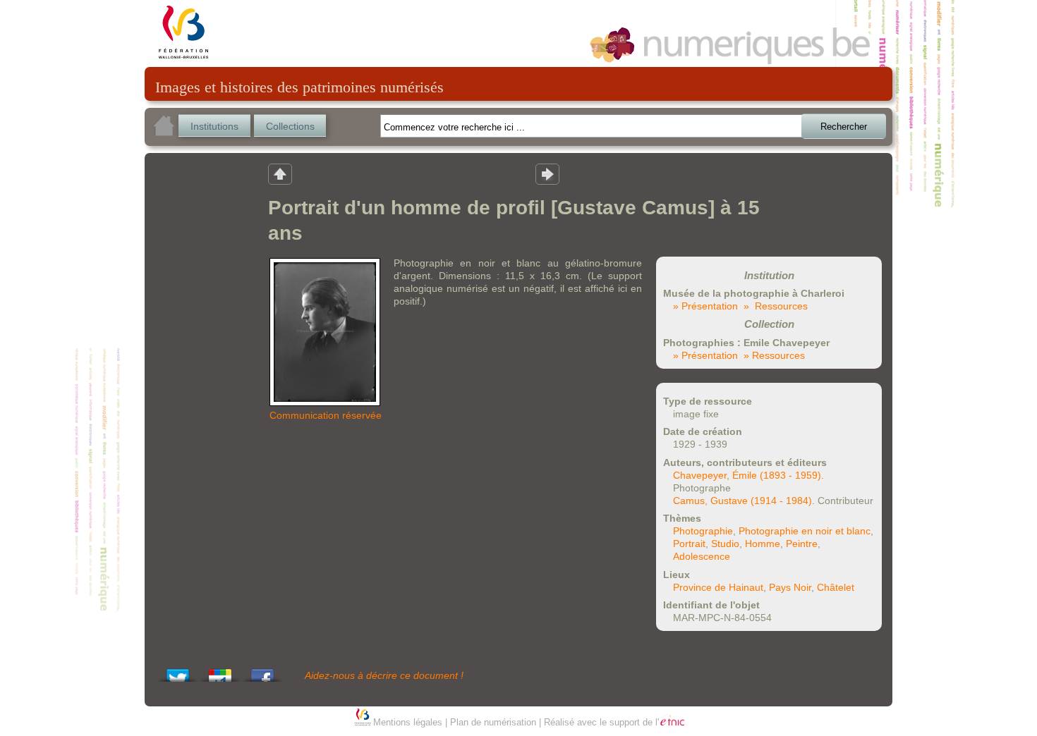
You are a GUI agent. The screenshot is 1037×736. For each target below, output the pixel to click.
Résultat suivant (547, 173)
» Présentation (705, 306)
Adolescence (701, 556)
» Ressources (776, 306)
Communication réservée (325, 415)
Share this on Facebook (262, 671)
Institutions (214, 126)
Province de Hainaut (718, 587)
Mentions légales (407, 722)
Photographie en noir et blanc (805, 530)
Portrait (689, 543)
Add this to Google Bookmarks (220, 671)
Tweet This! (178, 671)
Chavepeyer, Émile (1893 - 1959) (747, 475)
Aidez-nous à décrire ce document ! (384, 675)
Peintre (802, 543)
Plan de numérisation (493, 722)
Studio (725, 543)
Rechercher (843, 126)
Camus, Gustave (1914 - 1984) (742, 500)
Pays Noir (790, 587)
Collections (290, 126)
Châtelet (835, 587)
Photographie (703, 530)
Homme (762, 543)
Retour (280, 173)
